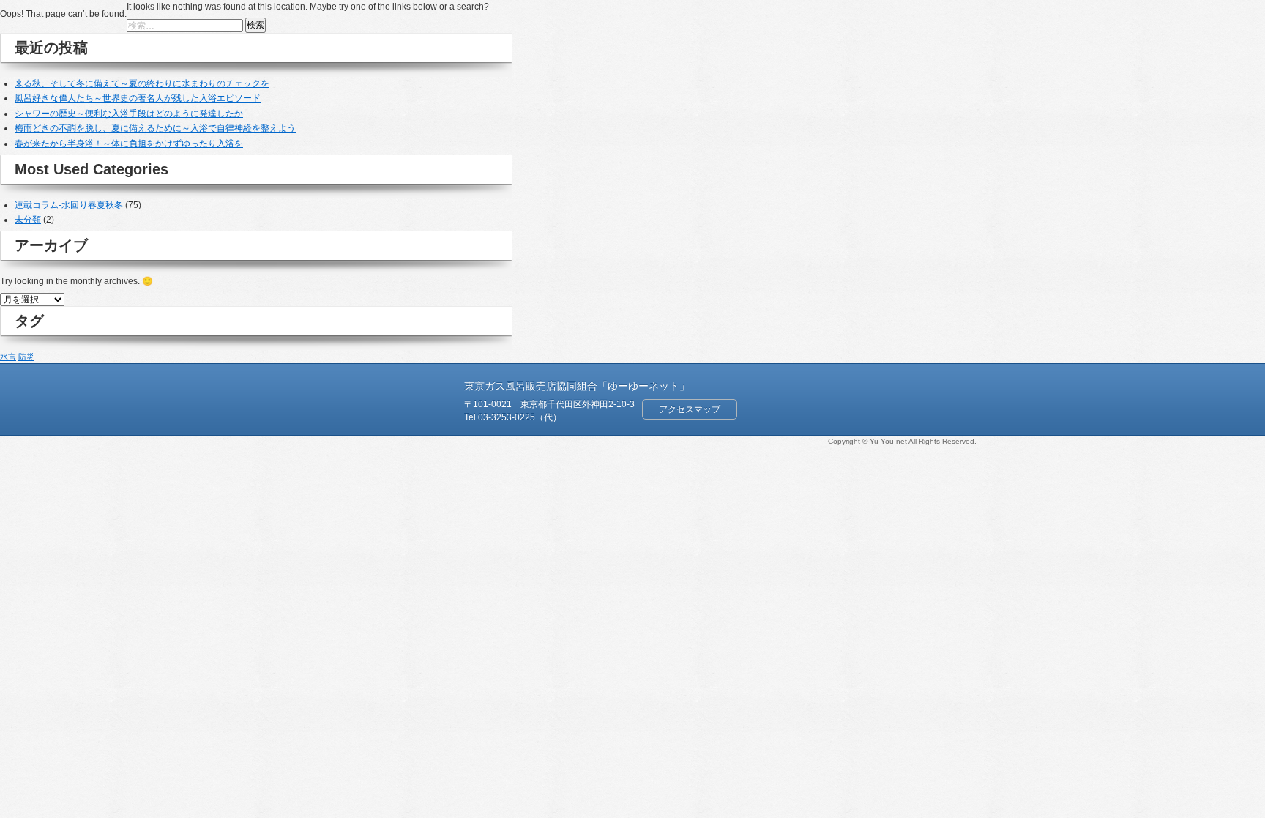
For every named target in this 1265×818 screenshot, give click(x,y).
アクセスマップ (689, 409)
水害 (8, 356)
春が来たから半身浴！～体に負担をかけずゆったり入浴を (129, 143)
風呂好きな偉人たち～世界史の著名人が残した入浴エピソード (138, 98)
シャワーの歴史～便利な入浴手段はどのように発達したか (129, 113)
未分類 (28, 220)
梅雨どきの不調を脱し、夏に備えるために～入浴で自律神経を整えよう (155, 128)
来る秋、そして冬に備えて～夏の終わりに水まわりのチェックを (142, 83)
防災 (26, 356)
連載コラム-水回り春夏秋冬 (69, 205)
